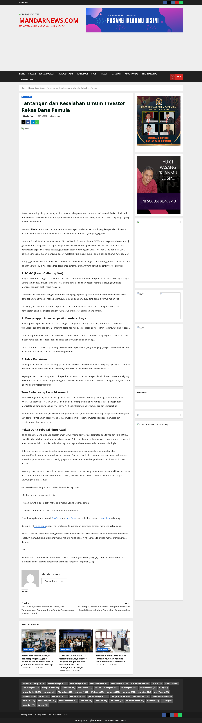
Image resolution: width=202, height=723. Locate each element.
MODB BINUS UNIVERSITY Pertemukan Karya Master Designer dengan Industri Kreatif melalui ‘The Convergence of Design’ (73, 661)
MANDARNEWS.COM (49, 20)
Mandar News (28, 116)
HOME (22, 74)
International (149, 74)
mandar (144, 692)
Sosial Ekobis (26, 97)
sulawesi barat (135, 700)
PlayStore (56, 518)
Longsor (49, 692)
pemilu (44, 696)
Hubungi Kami (40, 714)
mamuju (129, 692)
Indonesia (68, 687)
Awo (27, 683)
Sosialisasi (116, 700)
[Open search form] (167, 76)
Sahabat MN (27, 79)
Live (179, 76)
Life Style (116, 74)
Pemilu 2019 (59, 696)
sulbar (32, 74)
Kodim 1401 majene (106, 687)
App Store (71, 518)
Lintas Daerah (46, 74)
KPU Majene (129, 687)
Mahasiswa (65, 692)
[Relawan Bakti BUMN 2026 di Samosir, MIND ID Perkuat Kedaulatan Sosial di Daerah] (113, 641)
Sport (94, 74)
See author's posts (54, 581)
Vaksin (43, 705)
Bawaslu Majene (57, 683)
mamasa (113, 692)
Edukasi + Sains (65, 74)
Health (104, 74)
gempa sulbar (50, 687)
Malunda (97, 692)
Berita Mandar (119, 683)
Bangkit (39, 683)
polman (29, 700)
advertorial (131, 74)
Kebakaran (85, 687)
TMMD (166, 700)
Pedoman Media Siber (57, 714)
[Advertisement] (101, 51)
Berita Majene (78, 683)
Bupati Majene (140, 683)
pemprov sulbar (120, 696)
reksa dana (104, 518)
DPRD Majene (31, 687)
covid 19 (171, 683)
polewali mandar (162, 696)
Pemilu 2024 (77, 696)
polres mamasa (68, 700)
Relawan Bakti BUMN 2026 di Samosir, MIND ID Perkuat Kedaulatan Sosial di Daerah (111, 658)
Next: (104, 606)
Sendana (101, 700)
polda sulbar (140, 696)
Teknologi (82, 74)
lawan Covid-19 (32, 692)
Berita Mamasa (99, 683)
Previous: (48, 608)
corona (157, 683)
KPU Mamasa (148, 687)
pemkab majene (98, 696)
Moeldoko (29, 696)
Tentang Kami (26, 714)
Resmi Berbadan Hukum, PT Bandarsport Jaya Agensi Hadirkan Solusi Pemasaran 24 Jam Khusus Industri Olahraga (37, 660)
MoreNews (109, 720)
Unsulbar (29, 705)
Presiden (86, 700)
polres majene (47, 700)
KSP (163, 687)
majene (81, 692)
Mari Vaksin (161, 692)
